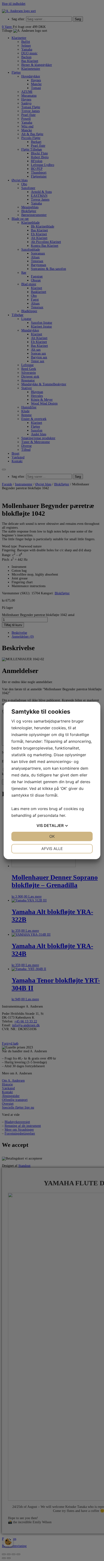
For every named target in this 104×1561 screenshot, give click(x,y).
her (62, 815)
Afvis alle (52, 848)
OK (52, 836)
